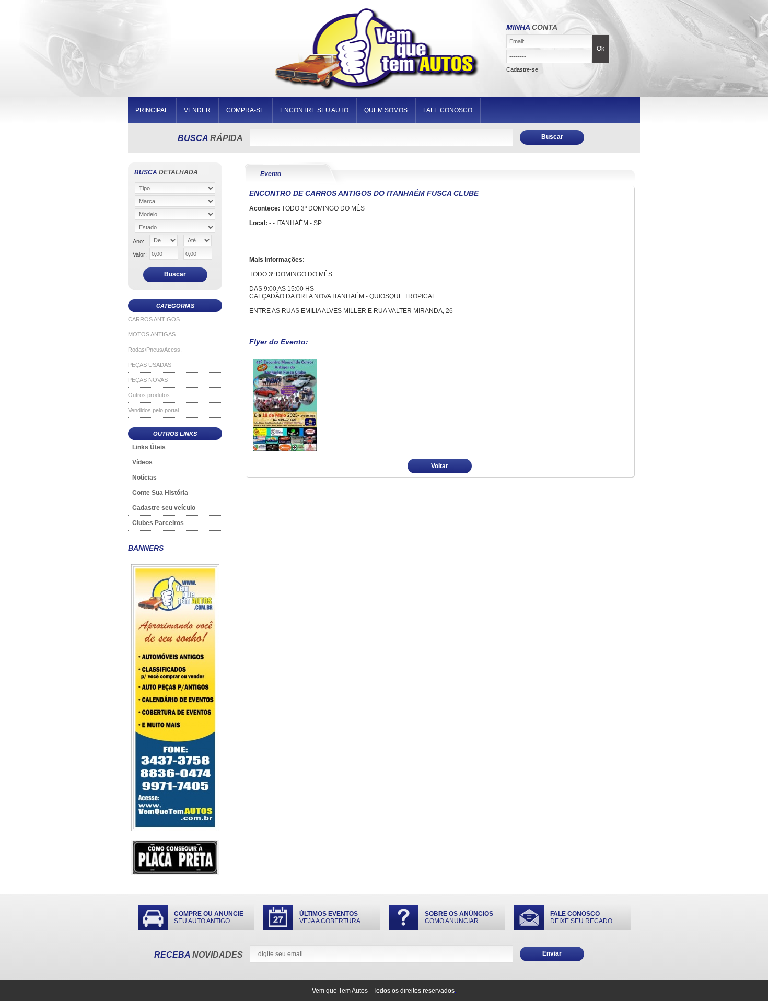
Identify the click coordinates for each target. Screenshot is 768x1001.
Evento (270, 174)
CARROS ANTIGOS (154, 319)
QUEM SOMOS (386, 110)
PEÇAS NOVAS (148, 380)
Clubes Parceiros (158, 523)
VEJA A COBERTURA (329, 917)
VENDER (197, 110)
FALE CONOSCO (447, 110)
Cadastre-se (522, 69)
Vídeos (142, 462)
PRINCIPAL (151, 110)
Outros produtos (149, 395)
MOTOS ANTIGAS (152, 334)
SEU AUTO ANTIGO (208, 917)
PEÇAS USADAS (149, 365)
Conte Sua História (160, 492)
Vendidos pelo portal (153, 410)
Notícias (144, 477)
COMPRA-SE (245, 110)
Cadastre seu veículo (163, 507)
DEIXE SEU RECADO (581, 917)
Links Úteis (149, 447)
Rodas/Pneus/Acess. (155, 349)
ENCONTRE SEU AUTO (314, 110)
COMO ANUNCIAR (459, 917)
